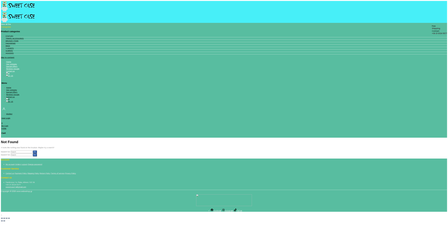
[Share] (4, 218)
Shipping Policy (33, 173)
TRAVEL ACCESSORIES (15, 38)
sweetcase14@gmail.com (16, 187)
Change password (35, 164)
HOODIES (10, 53)
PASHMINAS (11, 43)
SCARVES (9, 50)
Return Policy (45, 173)
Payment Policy (21, 173)
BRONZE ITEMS (12, 41)
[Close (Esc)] (2, 218)
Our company (11, 90)
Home (8, 87)
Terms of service (58, 173)
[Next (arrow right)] (4, 220)
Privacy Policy (70, 173)
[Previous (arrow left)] (2, 220)
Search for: (5, 151)
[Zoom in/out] (9, 218)
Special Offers (11, 92)
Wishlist (9, 114)
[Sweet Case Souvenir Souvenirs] (18, 10)
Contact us (10, 71)
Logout (24, 164)
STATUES (9, 36)
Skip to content (7, 57)
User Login (6, 118)
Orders (18, 164)
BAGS (8, 46)
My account (10, 164)
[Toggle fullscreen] (6, 218)
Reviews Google (12, 94)
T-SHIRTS (10, 48)
